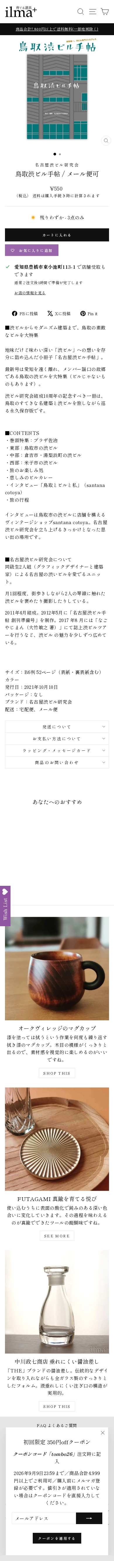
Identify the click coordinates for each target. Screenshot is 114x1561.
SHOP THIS (57, 1073)
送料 (36, 195)
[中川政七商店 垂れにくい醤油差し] (57, 1302)
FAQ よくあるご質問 (57, 1425)
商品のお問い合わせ (57, 762)
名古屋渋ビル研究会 (57, 165)
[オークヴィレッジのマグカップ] (57, 968)
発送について (57, 727)
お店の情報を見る (30, 292)
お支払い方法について (57, 738)
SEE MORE (57, 1235)
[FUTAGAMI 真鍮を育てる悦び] (57, 1139)
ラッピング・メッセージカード (57, 750)
